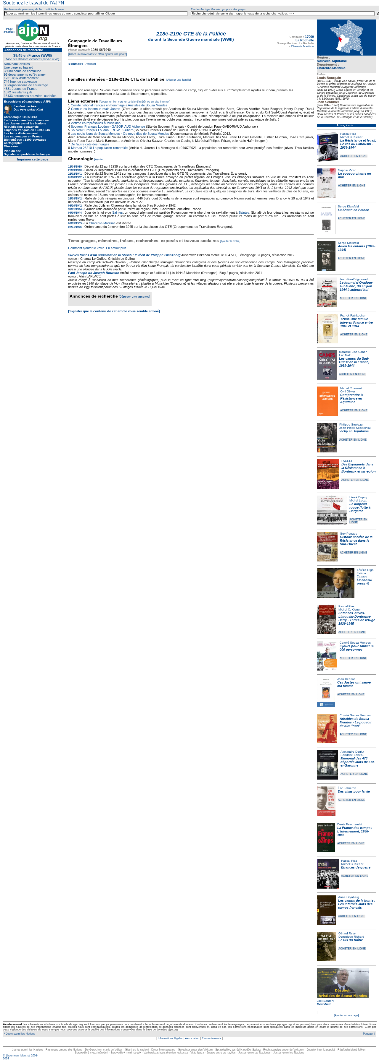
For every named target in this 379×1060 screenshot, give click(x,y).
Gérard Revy (347, 933)
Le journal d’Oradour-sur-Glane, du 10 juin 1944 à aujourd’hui (356, 286)
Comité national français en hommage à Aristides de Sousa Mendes (119, 105)
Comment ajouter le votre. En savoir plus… (99, 248)
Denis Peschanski (349, 824)
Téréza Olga (365, 570)
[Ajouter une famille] (178, 79)
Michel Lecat (358, 500)
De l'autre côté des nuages (90, 144)
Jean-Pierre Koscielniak (355, 427)
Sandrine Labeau (352, 755)
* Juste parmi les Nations (19, 1033)
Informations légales (170, 1038)
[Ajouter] (99, 159)
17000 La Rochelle (305, 38)
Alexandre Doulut (352, 751)
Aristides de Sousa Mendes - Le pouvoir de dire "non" (356, 722)
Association (192, 1038)
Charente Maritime (302, 46)
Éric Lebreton (347, 788)
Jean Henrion (346, 679)
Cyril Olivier (347, 391)
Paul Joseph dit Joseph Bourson (93, 273)
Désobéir (324, 1004)
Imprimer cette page (32, 159)
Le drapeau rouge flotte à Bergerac (359, 507)
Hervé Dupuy (358, 497)
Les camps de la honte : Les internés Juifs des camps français (356, 904)
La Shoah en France (353, 210)
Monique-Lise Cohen (353, 351)
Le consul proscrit (364, 581)
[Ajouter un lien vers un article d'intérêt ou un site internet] (134, 101)
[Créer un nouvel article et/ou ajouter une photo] (97, 54)
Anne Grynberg (348, 897)
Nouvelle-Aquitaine (332, 61)
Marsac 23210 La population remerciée (100, 148)
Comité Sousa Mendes (355, 642)
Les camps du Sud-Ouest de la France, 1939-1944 (354, 362)
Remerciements (211, 1038)
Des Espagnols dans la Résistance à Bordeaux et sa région (358, 467)
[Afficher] (90, 63)
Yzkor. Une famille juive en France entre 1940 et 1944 (356, 322)
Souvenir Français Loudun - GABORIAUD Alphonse (108, 126)
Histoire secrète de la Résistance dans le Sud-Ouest (356, 540)
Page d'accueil (9, 30)
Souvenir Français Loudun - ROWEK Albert (102, 130)
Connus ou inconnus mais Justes (95, 109)
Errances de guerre (355, 867)
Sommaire (75, 63)
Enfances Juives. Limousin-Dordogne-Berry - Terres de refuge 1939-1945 (356, 618)
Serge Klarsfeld (348, 206)
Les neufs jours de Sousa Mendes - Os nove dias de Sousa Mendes (120, 133)
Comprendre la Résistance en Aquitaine (351, 398)
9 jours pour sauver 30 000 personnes (357, 647)
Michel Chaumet (351, 388)
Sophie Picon (347, 170)
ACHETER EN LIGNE (353, 156)
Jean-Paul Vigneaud (354, 279)
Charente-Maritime (331, 68)
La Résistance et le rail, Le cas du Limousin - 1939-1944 (358, 144)
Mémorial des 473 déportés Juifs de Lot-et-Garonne (358, 762)
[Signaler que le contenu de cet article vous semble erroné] (114, 311)
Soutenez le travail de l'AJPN (33, 2)
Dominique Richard (351, 936)
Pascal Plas (348, 133)
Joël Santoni (325, 1000)
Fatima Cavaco (362, 575)
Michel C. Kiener (351, 137)
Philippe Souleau (351, 424)
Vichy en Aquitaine (354, 431)
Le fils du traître (350, 940)
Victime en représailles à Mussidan (96, 123)
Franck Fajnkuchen (353, 315)
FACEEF (347, 460)
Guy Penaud (348, 533)
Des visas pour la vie (354, 791)
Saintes (117, 212)
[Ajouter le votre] (230, 241)
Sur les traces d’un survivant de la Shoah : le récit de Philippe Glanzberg (124, 255)
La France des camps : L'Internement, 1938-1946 (354, 831)
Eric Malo (345, 355)
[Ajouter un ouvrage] (346, 1015)
